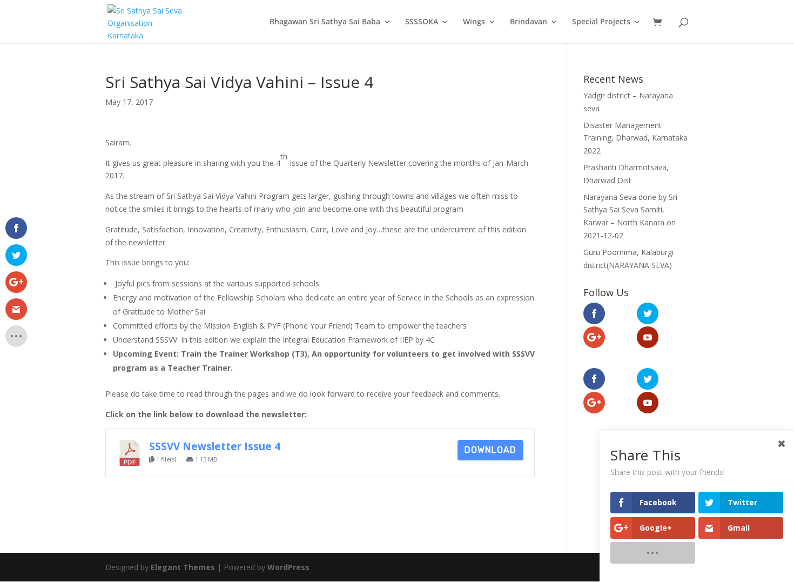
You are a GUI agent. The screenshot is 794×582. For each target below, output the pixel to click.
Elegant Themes (183, 567)
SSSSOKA (421, 22)
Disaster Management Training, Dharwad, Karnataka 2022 (635, 138)
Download (490, 450)
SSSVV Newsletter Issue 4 (214, 446)
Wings (474, 22)
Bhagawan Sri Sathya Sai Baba (325, 22)
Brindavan (528, 22)
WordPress (288, 567)
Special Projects (601, 22)
